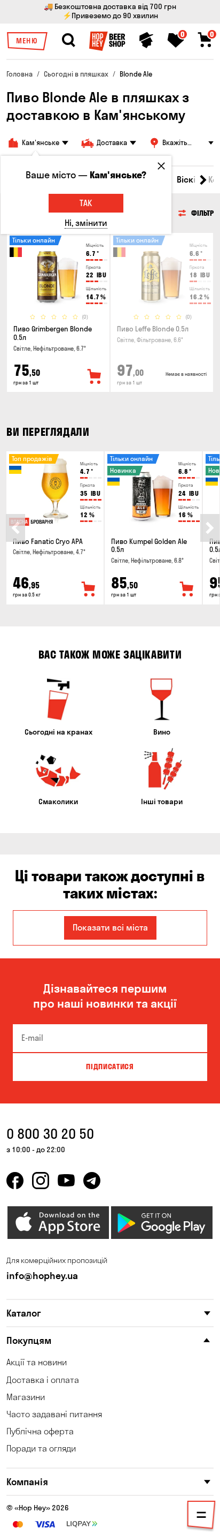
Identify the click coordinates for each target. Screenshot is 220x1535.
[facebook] (14, 1180)
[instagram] (40, 1180)
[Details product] (58, 272)
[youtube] (66, 1180)
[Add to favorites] (94, 376)
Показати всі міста (110, 927)
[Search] (68, 40)
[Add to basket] (88, 589)
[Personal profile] (146, 40)
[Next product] (209, 528)
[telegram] (91, 1180)
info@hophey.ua (42, 1275)
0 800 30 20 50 (50, 1134)
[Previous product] (15, 528)
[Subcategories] (201, 1517)
